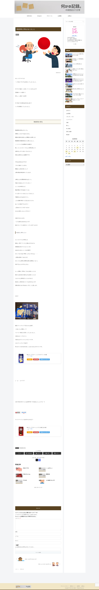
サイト (16, 540)
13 (77, 147)
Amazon (30, 359)
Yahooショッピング (44, 359)
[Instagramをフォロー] (39, 460)
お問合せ (82, 586)
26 (74, 151)
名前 (16, 531)
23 (66, 151)
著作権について (73, 586)
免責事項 (78, 586)
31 (69, 153)
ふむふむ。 (75, 35)
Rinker (31, 428)
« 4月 (66, 156)
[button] (56, 453)
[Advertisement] (38, 22)
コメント (18, 518)
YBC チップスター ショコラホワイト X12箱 (37, 354)
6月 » (69, 156)
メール (16, 536)
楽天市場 (36, 359)
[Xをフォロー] (37, 460)
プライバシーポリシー (65, 586)
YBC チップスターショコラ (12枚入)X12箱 (36, 427)
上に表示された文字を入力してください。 (25, 547)
